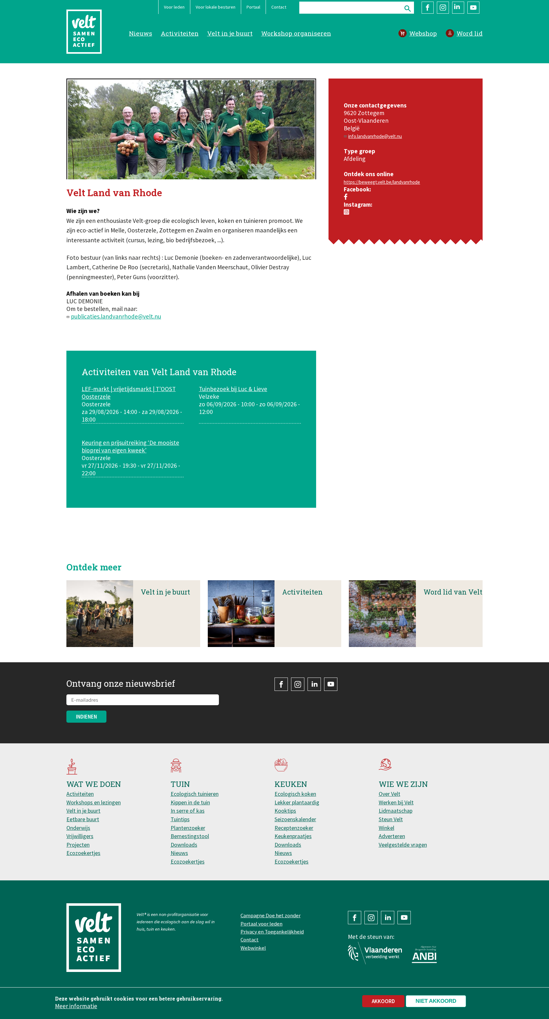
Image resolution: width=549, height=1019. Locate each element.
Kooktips (285, 810)
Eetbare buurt (82, 819)
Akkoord (383, 1001)
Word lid (470, 33)
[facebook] (346, 197)
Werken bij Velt (396, 802)
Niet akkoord (436, 1001)
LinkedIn (458, 8)
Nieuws (140, 33)
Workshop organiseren (296, 33)
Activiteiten (180, 33)
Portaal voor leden (261, 923)
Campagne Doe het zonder (271, 915)
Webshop (423, 33)
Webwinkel (253, 947)
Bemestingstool (190, 836)
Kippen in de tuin (190, 802)
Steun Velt (391, 819)
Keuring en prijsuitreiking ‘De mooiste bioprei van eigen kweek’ (130, 446)
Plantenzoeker (188, 827)
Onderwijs (78, 827)
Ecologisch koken (295, 793)
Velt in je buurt (230, 33)
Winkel (386, 827)
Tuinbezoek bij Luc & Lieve (233, 389)
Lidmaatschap (395, 810)
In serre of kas (188, 810)
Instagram (443, 8)
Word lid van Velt (453, 591)
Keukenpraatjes (293, 836)
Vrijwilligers (79, 836)
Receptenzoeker (293, 827)
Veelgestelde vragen (403, 844)
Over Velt (389, 793)
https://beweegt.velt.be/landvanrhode (382, 182)
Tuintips (180, 819)
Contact (278, 7)
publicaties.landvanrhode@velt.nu (116, 316)
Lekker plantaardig (296, 802)
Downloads (184, 844)
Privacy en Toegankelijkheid (272, 931)
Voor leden (174, 7)
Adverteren (392, 836)
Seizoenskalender (295, 819)
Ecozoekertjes (83, 853)
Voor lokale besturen (215, 7)
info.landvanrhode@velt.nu (375, 136)
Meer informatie (76, 1006)
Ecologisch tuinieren (195, 793)
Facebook (428, 8)
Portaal (253, 7)
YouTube (473, 8)
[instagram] (346, 212)
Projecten (78, 844)
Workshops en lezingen (93, 802)
